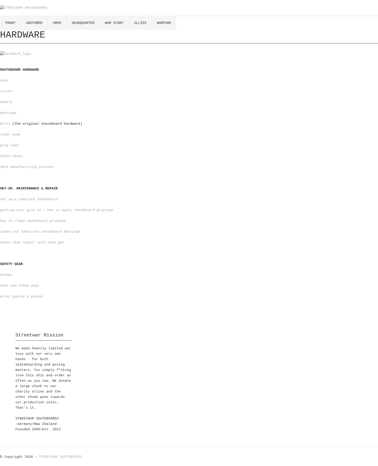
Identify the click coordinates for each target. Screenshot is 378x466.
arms (57, 23)
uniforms (34, 23)
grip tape (9, 145)
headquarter (83, 23)
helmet (6, 275)
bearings (8, 113)
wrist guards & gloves (21, 296)
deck (4, 80)
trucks (6, 91)
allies (140, 23)
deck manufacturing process (26, 167)
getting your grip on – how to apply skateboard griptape (56, 210)
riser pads (10, 134)
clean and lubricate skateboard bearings (40, 232)
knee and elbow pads (19, 286)
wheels (6, 102)
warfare (164, 23)
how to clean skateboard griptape (33, 221)
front (10, 23)
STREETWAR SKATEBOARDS (60, 457)
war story (114, 23)
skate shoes (11, 156)
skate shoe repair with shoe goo (32, 242)
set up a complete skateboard (29, 199)
